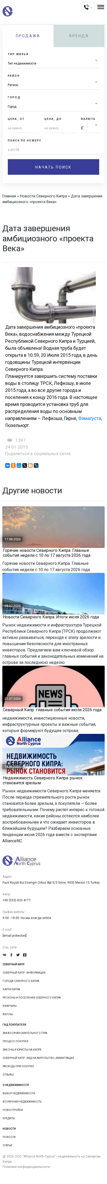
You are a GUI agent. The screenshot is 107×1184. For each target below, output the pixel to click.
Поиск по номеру (24, 140)
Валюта (88, 119)
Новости (9, 1137)
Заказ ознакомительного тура (25, 1033)
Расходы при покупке (18, 1066)
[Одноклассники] (13, 465)
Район (14, 75)
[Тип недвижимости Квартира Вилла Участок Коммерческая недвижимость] (53, 63)
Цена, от (16, 119)
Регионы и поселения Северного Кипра (32, 997)
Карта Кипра (11, 989)
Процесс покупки (15, 1041)
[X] (24, 465)
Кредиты (9, 1118)
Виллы (8, 1014)
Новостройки (13, 1110)
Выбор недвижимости (19, 1093)
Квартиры (10, 1006)
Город (14, 97)
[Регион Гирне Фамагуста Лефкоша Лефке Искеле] (53, 85)
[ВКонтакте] (7, 465)
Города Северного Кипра (21, 981)
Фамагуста (89, 418)
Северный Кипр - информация (24, 972)
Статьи (7, 1145)
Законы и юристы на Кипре (22, 1049)
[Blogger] (30, 465)
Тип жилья (18, 54)
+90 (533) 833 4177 (17, 900)
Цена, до (53, 119)
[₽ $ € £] (90, 128)
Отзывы (8, 1074)
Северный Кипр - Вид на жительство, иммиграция (38, 1058)
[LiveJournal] (36, 465)
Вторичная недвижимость (22, 1101)
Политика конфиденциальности (26, 1167)
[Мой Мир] (19, 465)
